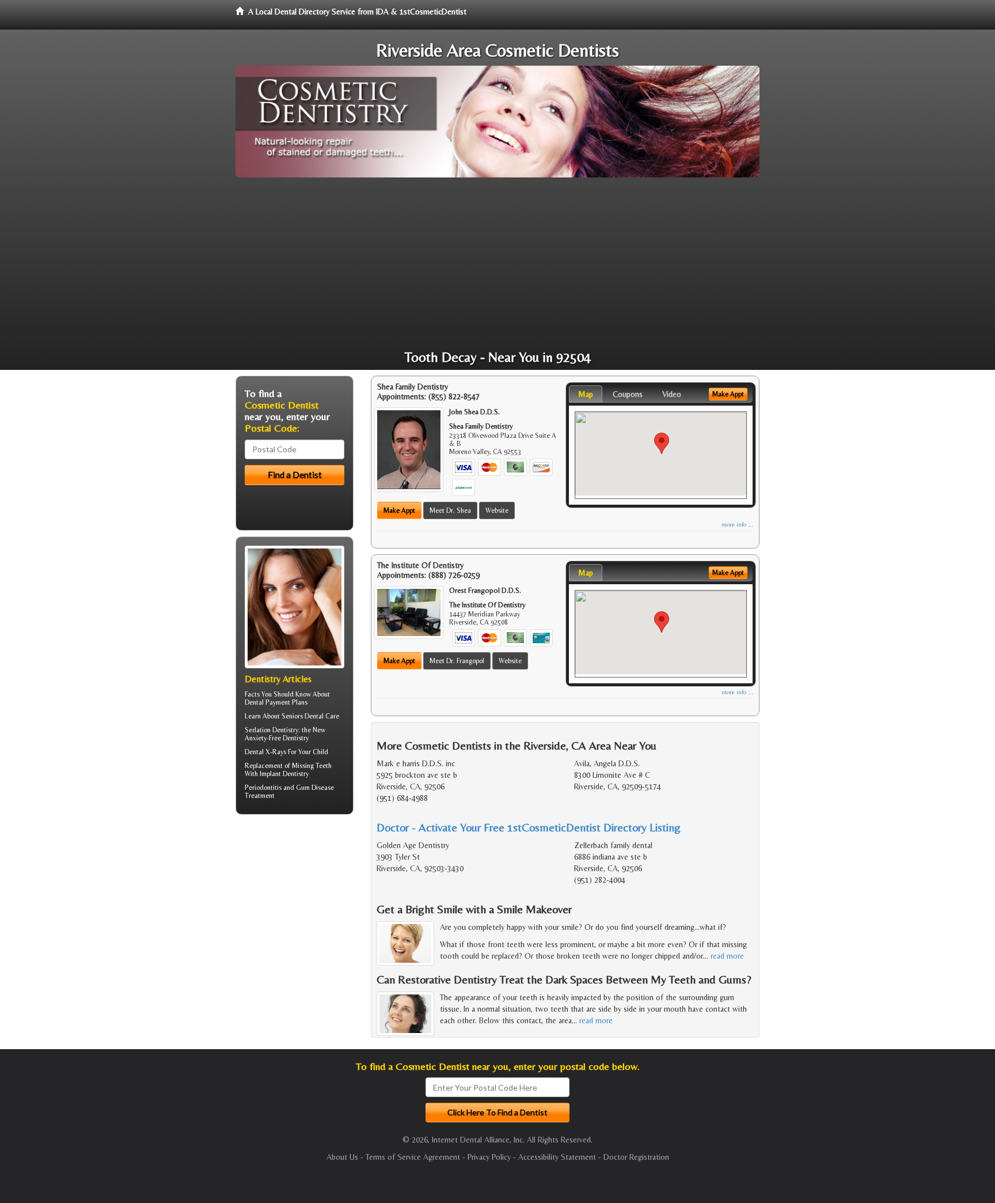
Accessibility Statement (557, 1157)
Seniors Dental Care (310, 716)
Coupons (628, 394)
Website (496, 510)
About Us (342, 1157)
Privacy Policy (489, 1157)
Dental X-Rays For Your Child (286, 752)
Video (671, 394)
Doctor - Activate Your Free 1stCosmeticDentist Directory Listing (529, 827)
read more (727, 955)
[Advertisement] (497, 264)
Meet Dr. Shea (450, 510)
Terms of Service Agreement (413, 1157)
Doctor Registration (636, 1157)
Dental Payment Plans (276, 702)
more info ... (737, 524)
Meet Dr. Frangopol (457, 661)
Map (585, 394)
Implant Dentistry (284, 774)
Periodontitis (263, 788)
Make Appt (399, 510)
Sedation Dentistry (271, 730)
